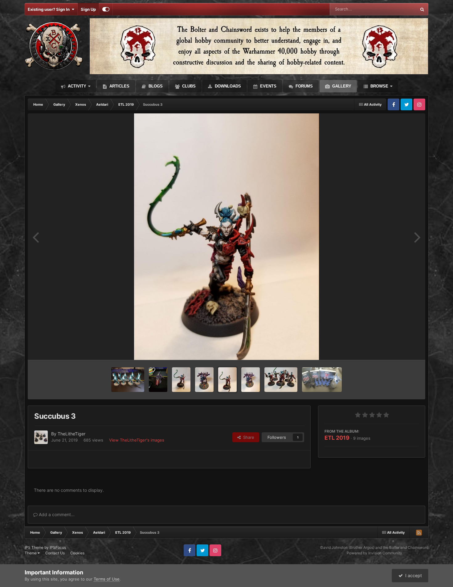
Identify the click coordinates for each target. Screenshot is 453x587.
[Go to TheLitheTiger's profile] (41, 437)
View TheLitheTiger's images (136, 440)
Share (247, 437)
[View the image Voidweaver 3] (158, 379)
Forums (303, 86)
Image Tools (400, 348)
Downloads (227, 86)
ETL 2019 (336, 437)
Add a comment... (56, 514)
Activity (76, 86)
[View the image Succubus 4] (181, 379)
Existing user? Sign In (49, 9)
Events (267, 86)
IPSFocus (58, 547)
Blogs (155, 86)
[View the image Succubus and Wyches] (280, 379)
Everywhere (397, 9)
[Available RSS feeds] (418, 532)
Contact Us (55, 553)
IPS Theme (34, 547)
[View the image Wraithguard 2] (127, 379)
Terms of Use (107, 579)
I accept (412, 575)
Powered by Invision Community (374, 553)
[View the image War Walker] (250, 379)
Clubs (188, 86)
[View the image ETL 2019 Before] (322, 379)
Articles (118, 86)
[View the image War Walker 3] (204, 379)
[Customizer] (105, 9)
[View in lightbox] (226, 236)
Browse (378, 86)
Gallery (341, 86)
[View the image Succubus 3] (227, 379)
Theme (31, 553)
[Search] (422, 9)
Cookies (77, 553)
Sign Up (88, 9)
